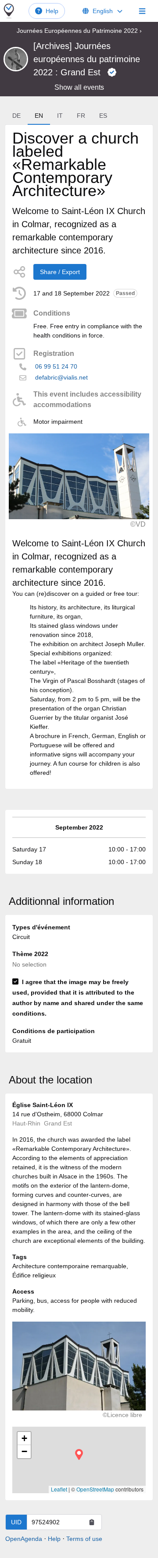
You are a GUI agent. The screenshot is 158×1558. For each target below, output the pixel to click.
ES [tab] (103, 115)
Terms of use (84, 1538)
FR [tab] (81, 115)
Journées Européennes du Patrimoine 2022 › (79, 30)
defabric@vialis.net (61, 377)
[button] (79, 1454)
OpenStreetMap (95, 1489)
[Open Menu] (142, 11)
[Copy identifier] (92, 1522)
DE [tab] (16, 115)
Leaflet (59, 1489)
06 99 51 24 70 (56, 366)
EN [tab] (39, 115)
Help (52, 10)
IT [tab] (60, 115)
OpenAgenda (23, 1538)
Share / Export (60, 271)
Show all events (79, 87)
